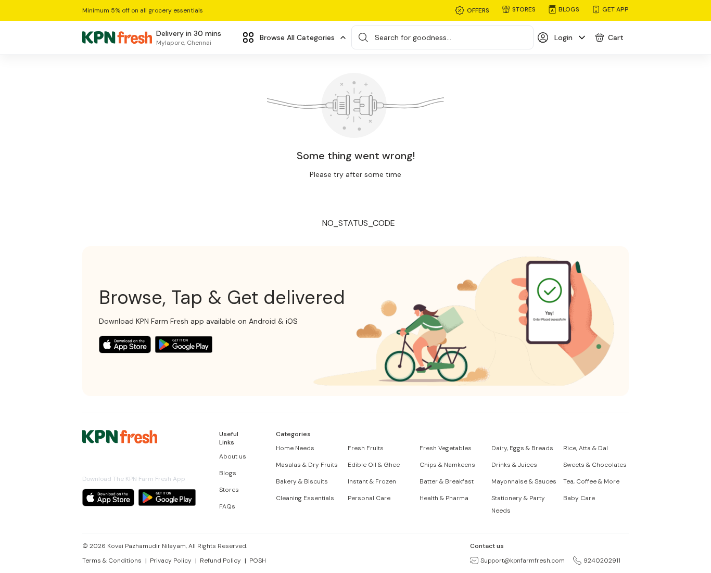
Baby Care (579, 498)
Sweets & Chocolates (595, 465)
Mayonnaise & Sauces (523, 481)
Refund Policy (220, 560)
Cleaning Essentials (305, 498)
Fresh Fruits (366, 448)
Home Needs (295, 448)
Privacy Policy (171, 560)
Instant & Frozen (372, 481)
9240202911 (601, 560)
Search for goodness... (413, 37)
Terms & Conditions (112, 560)
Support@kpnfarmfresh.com (522, 560)
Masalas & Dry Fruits (307, 465)
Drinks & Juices (514, 465)
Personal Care (369, 498)
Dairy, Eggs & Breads (522, 448)
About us (232, 456)
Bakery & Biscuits (302, 481)
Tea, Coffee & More (591, 481)
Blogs (227, 473)
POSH (257, 560)
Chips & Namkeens (447, 465)
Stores (229, 490)
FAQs (227, 506)
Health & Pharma (444, 498)
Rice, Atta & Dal (585, 448)
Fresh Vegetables (446, 448)
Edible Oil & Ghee (374, 465)
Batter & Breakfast (447, 481)
